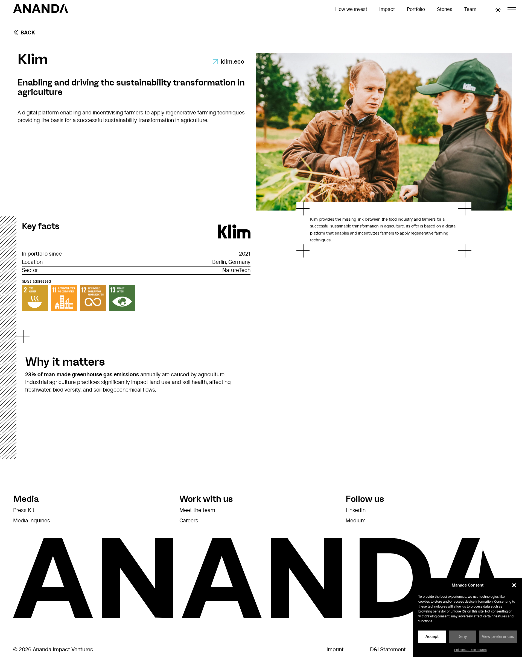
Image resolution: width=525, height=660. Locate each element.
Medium (356, 520)
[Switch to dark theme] (498, 9)
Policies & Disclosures (470, 650)
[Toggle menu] (511, 9)
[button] (514, 585)
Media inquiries (31, 520)
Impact (387, 9)
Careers (188, 520)
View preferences (498, 637)
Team (470, 9)
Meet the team (197, 510)
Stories (444, 9)
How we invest (351, 9)
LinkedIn (356, 510)
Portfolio (416, 9)
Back (28, 32)
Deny (462, 637)
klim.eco (232, 62)
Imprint (335, 649)
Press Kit (23, 510)
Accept (432, 637)
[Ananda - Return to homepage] (40, 9)
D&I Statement (388, 649)
